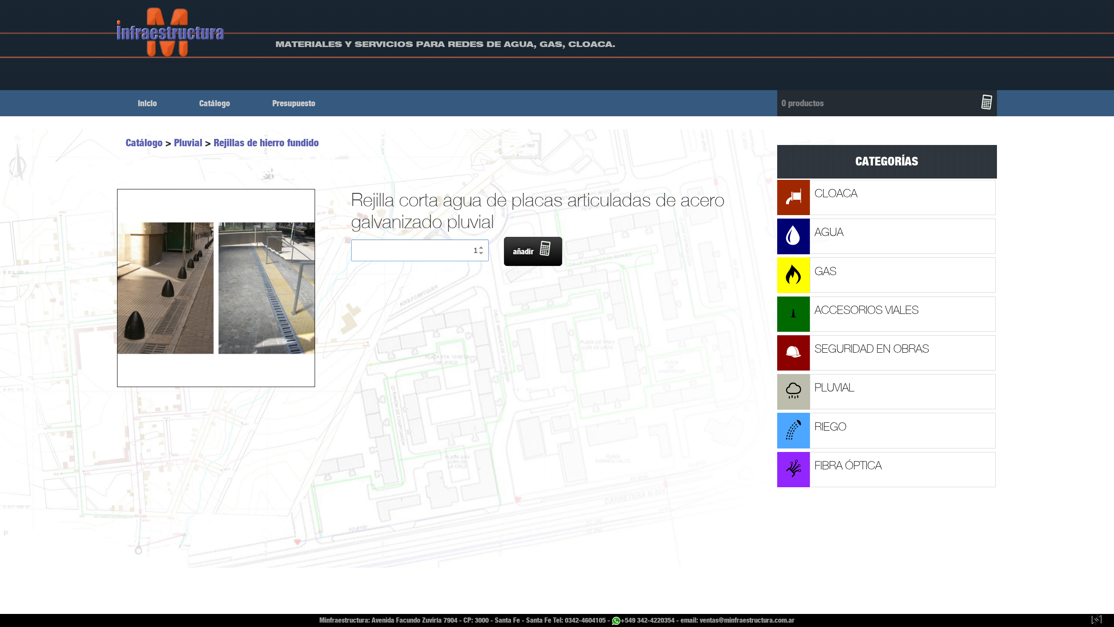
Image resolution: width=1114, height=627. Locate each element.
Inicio (147, 103)
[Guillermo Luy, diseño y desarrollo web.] (1097, 620)
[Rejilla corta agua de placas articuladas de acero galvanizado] (215, 288)
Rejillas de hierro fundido (266, 143)
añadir (523, 251)
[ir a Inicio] (171, 32)
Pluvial (188, 143)
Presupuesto (293, 103)
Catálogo (214, 103)
